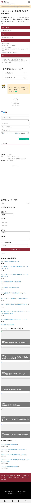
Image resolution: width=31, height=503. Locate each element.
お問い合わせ (23, 491)
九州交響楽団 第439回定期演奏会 (10, 261)
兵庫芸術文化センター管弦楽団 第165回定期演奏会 (13, 449)
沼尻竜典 (23, 158)
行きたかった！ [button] (16, 77)
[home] (5, 501)
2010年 (9, 154)
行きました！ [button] (16, 73)
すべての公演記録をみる (7, 325)
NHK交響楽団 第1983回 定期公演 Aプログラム (13, 293)
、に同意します (14, 133)
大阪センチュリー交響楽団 (14, 158)
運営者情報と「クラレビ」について (15, 493)
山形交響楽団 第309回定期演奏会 (10, 287)
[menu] (29, 1)
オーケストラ (10, 160)
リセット (3, 253)
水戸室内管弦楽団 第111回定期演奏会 (11, 282)
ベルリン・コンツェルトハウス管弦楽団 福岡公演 (14, 298)
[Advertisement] (15, 182)
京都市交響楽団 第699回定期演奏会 (9, 466)
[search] (28, 203)
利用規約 (17, 133)
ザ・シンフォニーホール (13, 156)
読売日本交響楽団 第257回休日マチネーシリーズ (14, 319)
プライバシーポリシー (8, 133)
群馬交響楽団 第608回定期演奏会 (9, 444)
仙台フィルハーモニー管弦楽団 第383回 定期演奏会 (13, 454)
